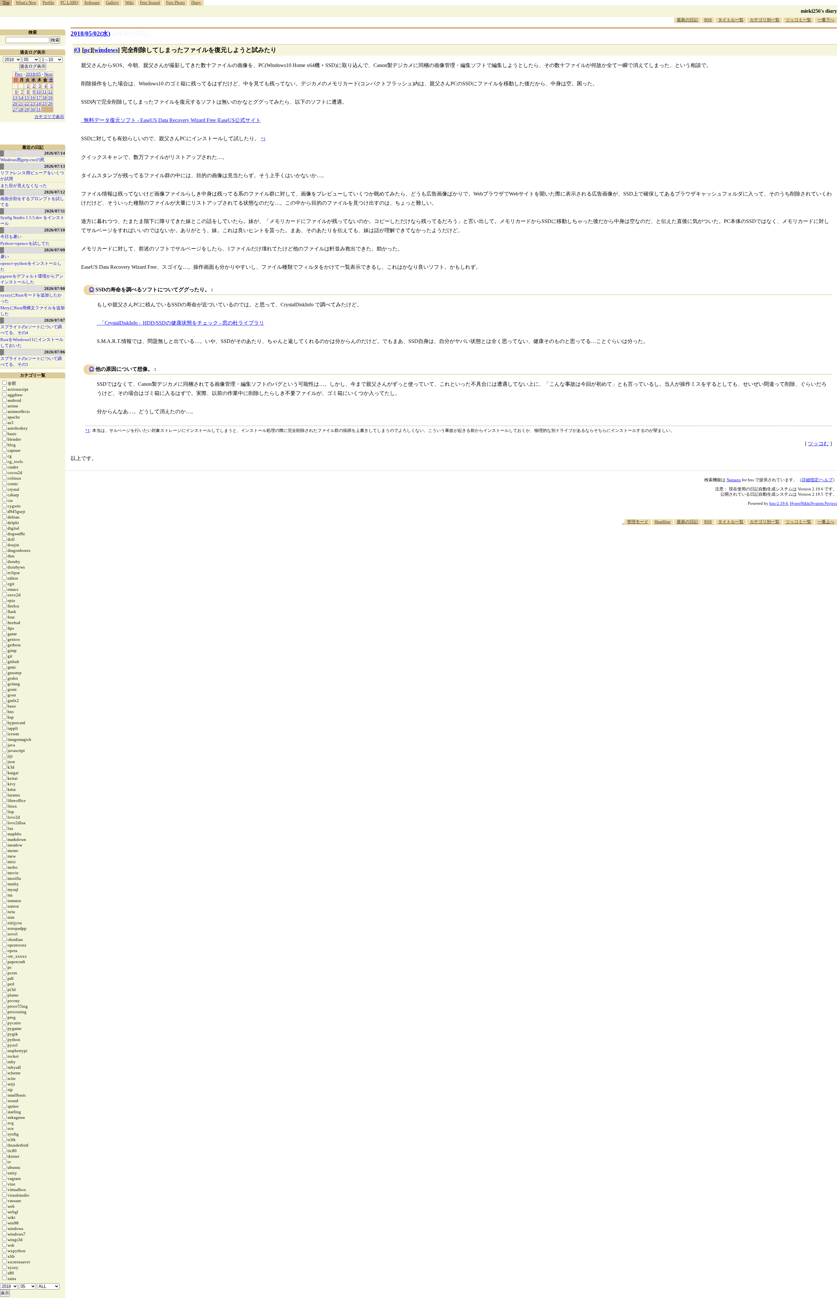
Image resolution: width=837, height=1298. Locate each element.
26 (50, 103)
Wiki (129, 2)
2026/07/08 (54, 288)
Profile (48, 2)
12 (50, 91)
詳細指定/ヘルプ (817, 479)
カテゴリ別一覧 (764, 19)
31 (38, 109)
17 (38, 97)
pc (87, 49)
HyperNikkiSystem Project (813, 503)
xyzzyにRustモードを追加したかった (31, 298)
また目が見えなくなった (23, 185)
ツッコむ (818, 443)
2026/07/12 (54, 192)
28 (21, 109)
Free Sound (150, 2)
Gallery (112, 2)
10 (38, 91)
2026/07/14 (54, 153)
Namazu (733, 479)
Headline (663, 521)
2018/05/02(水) (90, 33)
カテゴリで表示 (49, 116)
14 (21, 97)
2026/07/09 (54, 250)
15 (27, 97)
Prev (19, 74)
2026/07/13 (54, 166)
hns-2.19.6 (778, 503)
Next (48, 74)
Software (92, 2)
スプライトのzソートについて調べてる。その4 (31, 329)
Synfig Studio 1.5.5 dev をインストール (32, 220)
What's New (26, 2)
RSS (708, 19)
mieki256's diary (819, 11)
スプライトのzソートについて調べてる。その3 (31, 361)
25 (44, 103)
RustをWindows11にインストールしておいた (31, 342)
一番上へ (825, 521)
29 (27, 109)
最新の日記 (687, 19)
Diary (196, 2)
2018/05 (33, 74)
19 (50, 97)
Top (6, 2)
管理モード (637, 521)
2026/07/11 (54, 211)
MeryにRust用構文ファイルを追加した (32, 310)
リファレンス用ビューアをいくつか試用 (32, 175)
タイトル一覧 (730, 19)
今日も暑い (11, 236)
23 (32, 103)
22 (27, 103)
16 (32, 97)
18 (44, 97)
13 (15, 97)
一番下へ (825, 19)
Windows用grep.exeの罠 (22, 159)
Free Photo (175, 2)
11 (44, 91)
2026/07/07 (54, 320)
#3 (77, 49)
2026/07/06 (54, 352)
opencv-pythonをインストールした (30, 266)
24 (38, 103)
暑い (4, 256)
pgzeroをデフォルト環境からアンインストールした (31, 279)
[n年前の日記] (131, 33)
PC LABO (69, 2)
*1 (87, 430)
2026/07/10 (54, 230)
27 (15, 109)
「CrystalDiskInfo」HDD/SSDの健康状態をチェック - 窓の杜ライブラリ (181, 323)
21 (21, 103)
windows (106, 49)
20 (15, 103)
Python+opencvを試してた (25, 243)
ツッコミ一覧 (798, 19)
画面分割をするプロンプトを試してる (32, 201)
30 (32, 109)
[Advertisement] (718, 545)
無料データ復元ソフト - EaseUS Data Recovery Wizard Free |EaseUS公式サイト (172, 120)
